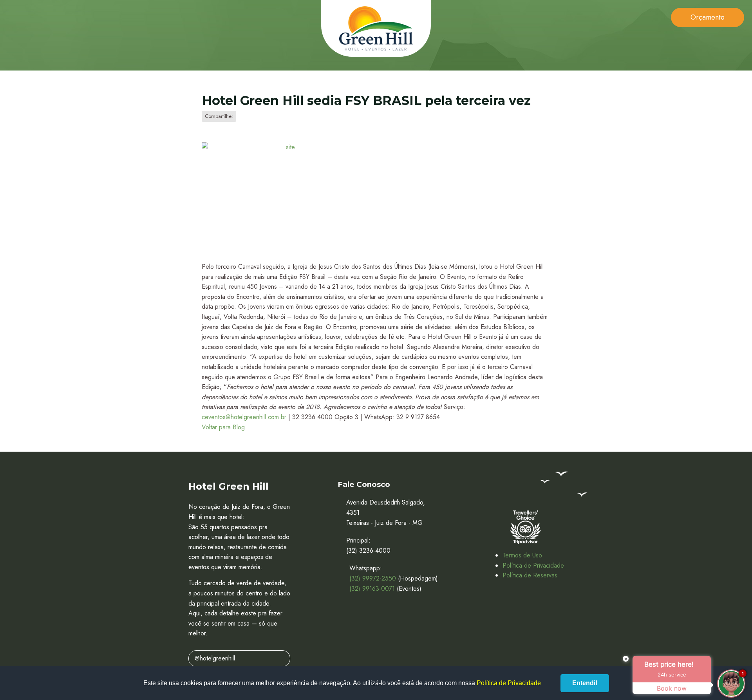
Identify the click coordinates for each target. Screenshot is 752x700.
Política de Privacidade (533, 565)
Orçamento (708, 17)
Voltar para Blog (223, 427)
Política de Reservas (530, 575)
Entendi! (584, 683)
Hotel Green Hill (376, 28)
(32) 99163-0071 (372, 588)
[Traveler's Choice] (525, 527)
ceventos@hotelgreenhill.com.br (244, 416)
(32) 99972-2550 (372, 578)
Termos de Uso (522, 555)
